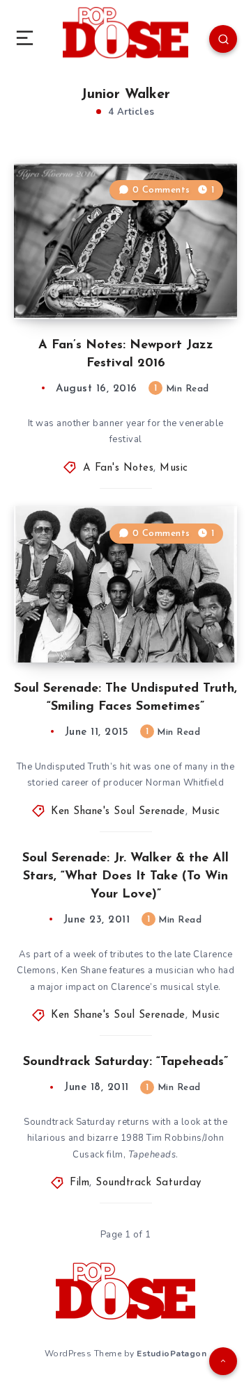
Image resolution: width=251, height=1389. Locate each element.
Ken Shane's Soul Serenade (118, 811)
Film (79, 1183)
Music (174, 468)
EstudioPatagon (171, 1353)
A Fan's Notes (118, 468)
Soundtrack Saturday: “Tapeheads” (125, 1062)
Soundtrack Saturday (148, 1183)
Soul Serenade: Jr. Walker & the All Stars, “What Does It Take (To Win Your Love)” (125, 876)
